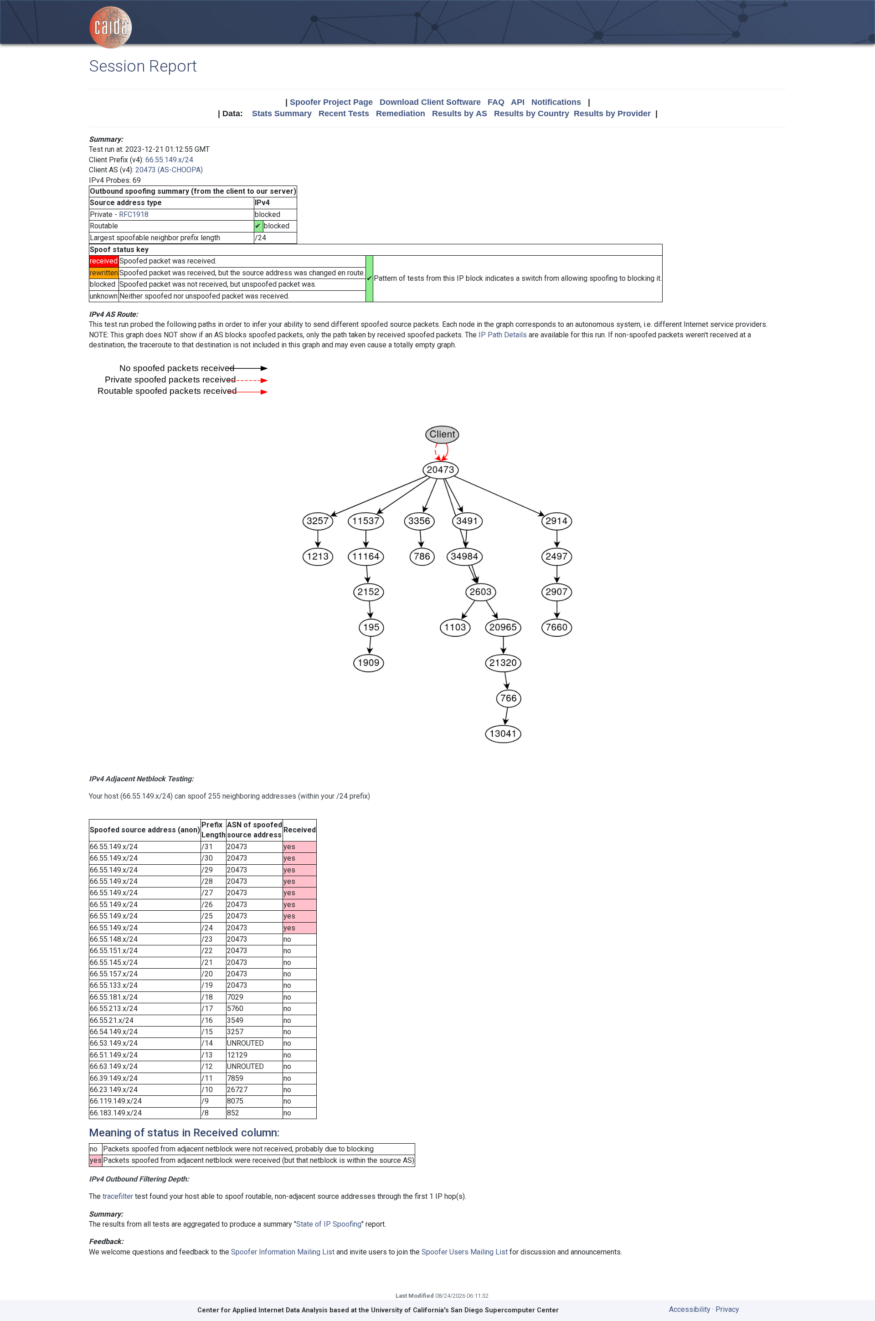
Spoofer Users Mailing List (465, 1252)
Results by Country (531, 113)
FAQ (496, 102)
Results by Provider (612, 113)
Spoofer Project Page (331, 102)
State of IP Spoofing (328, 1224)
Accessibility (689, 1309)
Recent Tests (344, 113)
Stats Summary (282, 113)
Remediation (400, 113)
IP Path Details (503, 334)
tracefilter (118, 1196)
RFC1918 (134, 214)
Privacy (727, 1309)
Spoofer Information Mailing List (283, 1252)
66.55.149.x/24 (169, 159)
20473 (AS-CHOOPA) (169, 169)
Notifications (556, 102)
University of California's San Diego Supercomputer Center (465, 1310)
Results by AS (459, 113)
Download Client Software (430, 102)
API (518, 102)
